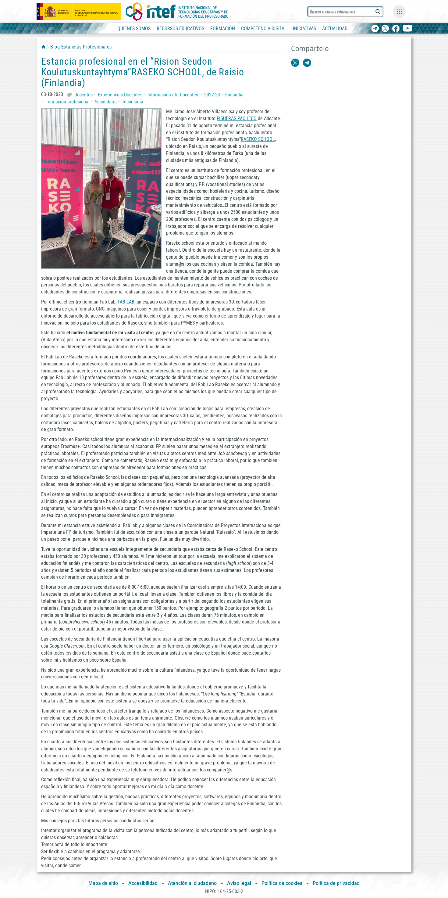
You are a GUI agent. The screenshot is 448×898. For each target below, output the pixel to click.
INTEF (43, 46)
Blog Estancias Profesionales (81, 47)
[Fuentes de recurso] (399, 11)
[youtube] (407, 28)
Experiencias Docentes (120, 95)
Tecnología (132, 102)
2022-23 (212, 95)
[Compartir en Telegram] (307, 63)
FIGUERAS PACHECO (237, 118)
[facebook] (396, 28)
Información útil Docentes (173, 95)
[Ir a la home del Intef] (177, 11)
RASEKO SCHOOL (258, 139)
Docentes (83, 95)
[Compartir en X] (295, 63)
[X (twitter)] (385, 28)
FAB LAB (126, 302)
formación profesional (68, 102)
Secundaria (106, 102)
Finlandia (234, 95)
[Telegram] (375, 28)
